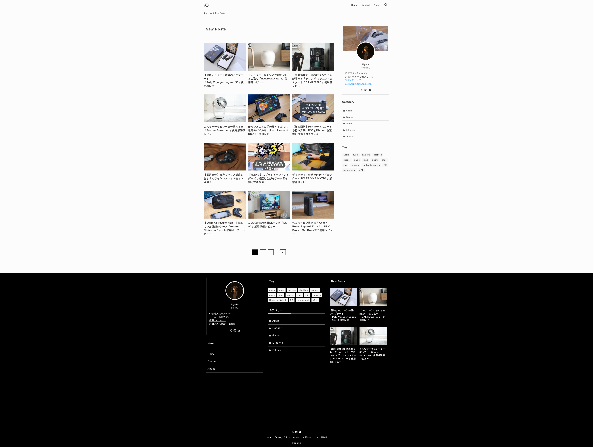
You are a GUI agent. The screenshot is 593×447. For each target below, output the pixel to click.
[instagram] (365, 90)
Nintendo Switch (371, 165)
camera (366, 155)
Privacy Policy (282, 437)
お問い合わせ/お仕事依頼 (358, 83)
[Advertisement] (365, 196)
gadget (347, 160)
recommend (349, 170)
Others (350, 136)
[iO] (206, 4)
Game (349, 123)
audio (356, 155)
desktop (378, 155)
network (355, 165)
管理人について (353, 80)
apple (346, 155)
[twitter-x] (361, 90)
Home (211, 354)
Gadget (350, 117)
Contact (212, 361)
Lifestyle (351, 130)
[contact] (369, 90)
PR (385, 165)
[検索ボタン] (385, 5)
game (357, 160)
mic (345, 165)
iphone (375, 160)
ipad (366, 160)
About (211, 368)
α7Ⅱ (361, 170)
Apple (349, 110)
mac (384, 160)
